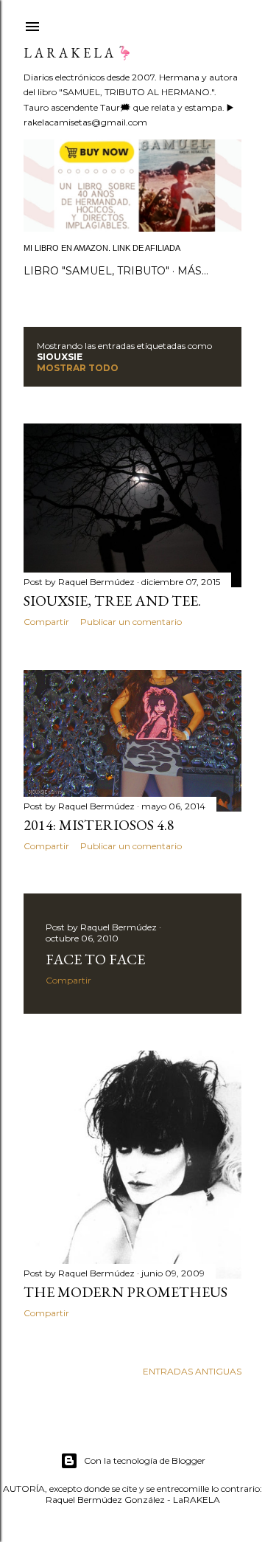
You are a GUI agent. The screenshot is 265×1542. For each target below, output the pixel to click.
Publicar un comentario (131, 621)
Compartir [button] (46, 621)
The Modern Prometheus (125, 1291)
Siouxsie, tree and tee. (112, 600)
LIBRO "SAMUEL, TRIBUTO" (96, 270)
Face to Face (95, 959)
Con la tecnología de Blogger (144, 1460)
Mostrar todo (78, 367)
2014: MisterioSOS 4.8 (99, 824)
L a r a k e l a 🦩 (78, 52)
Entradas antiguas (192, 1371)
